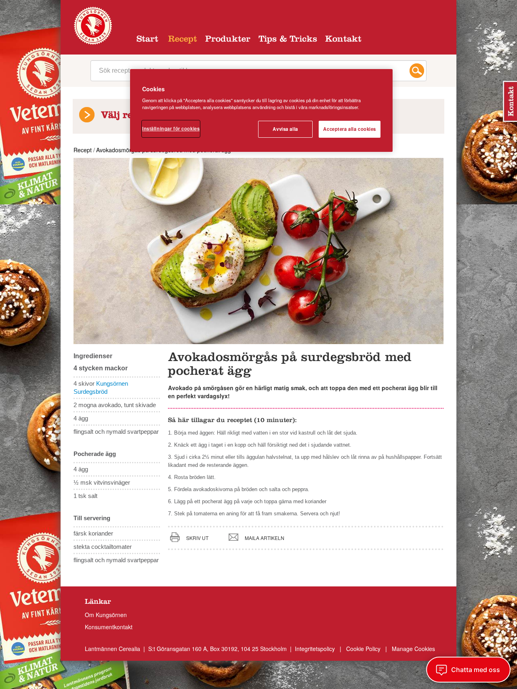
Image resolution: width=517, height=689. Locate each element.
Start (147, 40)
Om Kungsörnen (106, 615)
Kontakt (343, 40)
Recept (182, 40)
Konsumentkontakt (108, 627)
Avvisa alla (285, 129)
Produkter (227, 40)
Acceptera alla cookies (349, 129)
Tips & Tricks (287, 40)
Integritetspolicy (315, 649)
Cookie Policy (363, 649)
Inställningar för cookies (171, 128)
